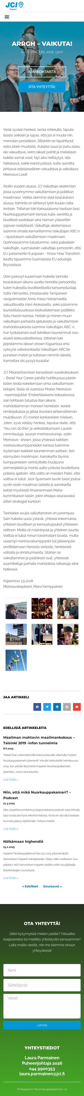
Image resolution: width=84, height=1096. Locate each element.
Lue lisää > (10, 779)
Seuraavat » (52, 886)
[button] (6, 16)
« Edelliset (30, 886)
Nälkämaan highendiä (23, 841)
